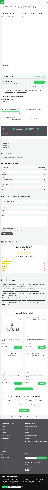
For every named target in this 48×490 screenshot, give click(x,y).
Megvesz (18, 347)
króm (45, 169)
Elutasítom (24, 486)
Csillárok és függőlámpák (8, 297)
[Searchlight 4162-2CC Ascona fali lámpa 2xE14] (36, 327)
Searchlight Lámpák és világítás (10, 295)
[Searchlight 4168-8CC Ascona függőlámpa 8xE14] (24, 39)
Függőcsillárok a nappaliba (8, 7)
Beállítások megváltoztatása (14, 486)
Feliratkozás (42, 457)
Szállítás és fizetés (28, 432)
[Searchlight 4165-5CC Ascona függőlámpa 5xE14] (12, 327)
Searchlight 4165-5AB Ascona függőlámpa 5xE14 (10, 376)
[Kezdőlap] (2, 6)
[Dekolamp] (10, 2)
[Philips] (8, 401)
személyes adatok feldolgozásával (15, 230)
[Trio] (18, 401)
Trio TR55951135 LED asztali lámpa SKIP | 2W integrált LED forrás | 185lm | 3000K (22, 109)
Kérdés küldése (7, 233)
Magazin (2, 429)
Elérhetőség (3, 426)
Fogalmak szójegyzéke (5, 435)
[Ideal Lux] (29, 401)
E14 (45, 174)
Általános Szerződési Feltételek (31, 426)
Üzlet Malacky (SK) (5, 457)
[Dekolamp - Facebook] (26, 470)
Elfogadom (4, 486)
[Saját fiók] (42, 2)
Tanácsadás (3, 432)
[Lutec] (40, 401)
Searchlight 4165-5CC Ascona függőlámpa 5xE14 (11, 340)
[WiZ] (24, 405)
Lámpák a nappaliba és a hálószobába (36, 284)
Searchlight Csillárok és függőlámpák (28, 302)
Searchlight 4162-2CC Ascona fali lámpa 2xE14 (36, 339)
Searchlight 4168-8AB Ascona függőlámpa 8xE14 (34, 376)
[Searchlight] (6, 66)
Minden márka (24, 410)
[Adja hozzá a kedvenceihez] (12, 317)
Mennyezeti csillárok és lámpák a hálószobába (27, 291)
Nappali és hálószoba (25, 6)
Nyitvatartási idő (4, 454)
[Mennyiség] (29, 82)
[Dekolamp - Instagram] (28, 470)
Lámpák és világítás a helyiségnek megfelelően (14, 284)
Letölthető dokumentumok (6, 438)
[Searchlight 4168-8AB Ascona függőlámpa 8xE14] (36, 363)
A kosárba (40, 82)
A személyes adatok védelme (31, 435)
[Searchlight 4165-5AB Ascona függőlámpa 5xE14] (12, 363)
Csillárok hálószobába (8, 291)
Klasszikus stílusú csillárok (22, 297)
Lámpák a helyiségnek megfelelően (12, 6)
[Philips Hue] (34, 405)
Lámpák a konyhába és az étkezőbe (36, 300)
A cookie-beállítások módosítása (31, 449)
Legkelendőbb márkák (29, 446)
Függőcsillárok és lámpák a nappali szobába (26, 286)
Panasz (26, 429)
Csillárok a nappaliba (8, 286)
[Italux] (13, 405)
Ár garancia (27, 438)
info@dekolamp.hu (34, 118)
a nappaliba (33, 6)
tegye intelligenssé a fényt (21, 92)
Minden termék (6, 304)
